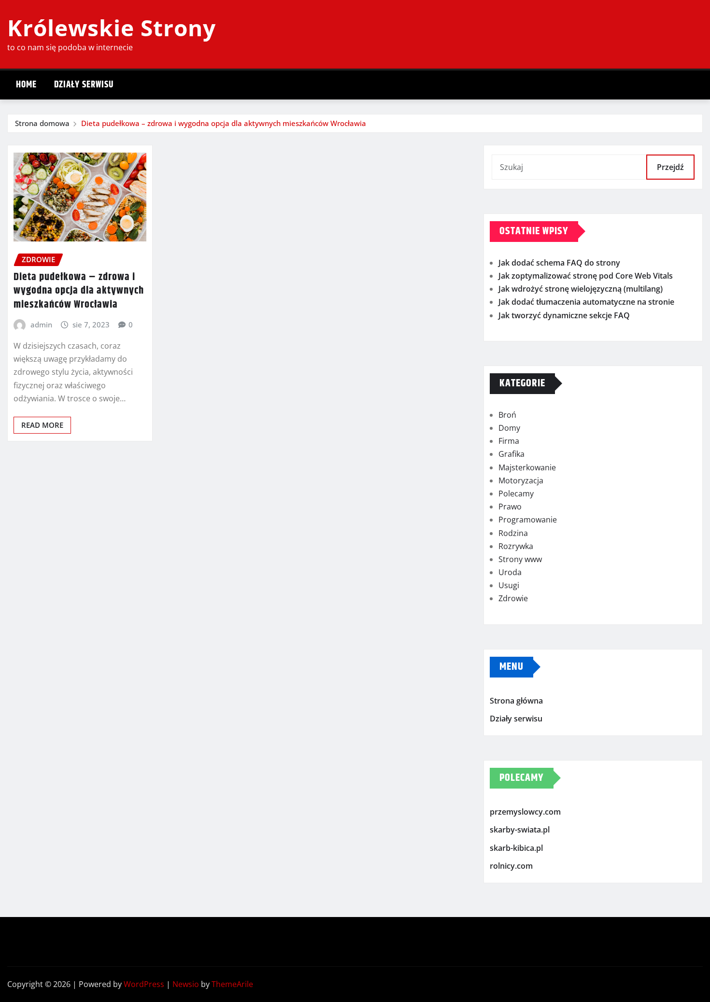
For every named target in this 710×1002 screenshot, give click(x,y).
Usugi (508, 585)
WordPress (144, 984)
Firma (508, 441)
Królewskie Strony (111, 27)
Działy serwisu (84, 85)
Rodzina (513, 533)
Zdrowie (513, 598)
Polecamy (516, 493)
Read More (42, 425)
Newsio (185, 984)
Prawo (510, 506)
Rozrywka (515, 546)
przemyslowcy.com (525, 811)
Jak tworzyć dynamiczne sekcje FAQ (564, 315)
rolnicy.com (511, 866)
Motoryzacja (520, 480)
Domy (509, 428)
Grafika (511, 454)
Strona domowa (42, 123)
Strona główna (516, 700)
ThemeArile (232, 984)
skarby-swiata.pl (520, 830)
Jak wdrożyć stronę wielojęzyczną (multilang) (580, 288)
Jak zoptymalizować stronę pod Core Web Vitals (585, 275)
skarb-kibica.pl (516, 848)
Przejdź (670, 167)
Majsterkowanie (527, 467)
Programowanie (527, 519)
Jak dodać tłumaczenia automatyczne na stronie (586, 301)
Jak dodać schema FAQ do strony (559, 262)
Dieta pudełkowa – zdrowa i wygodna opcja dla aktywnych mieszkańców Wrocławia (223, 123)
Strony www (520, 559)
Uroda (510, 572)
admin (41, 324)
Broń (507, 414)
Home (26, 85)
